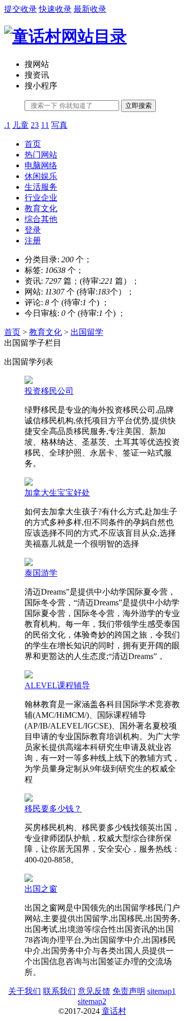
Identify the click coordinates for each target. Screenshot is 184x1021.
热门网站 (41, 154)
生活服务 (41, 187)
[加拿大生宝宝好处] (29, 483)
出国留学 (87, 332)
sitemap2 (92, 1001)
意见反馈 (94, 991)
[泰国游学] (29, 563)
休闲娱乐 (41, 176)
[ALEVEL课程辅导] (29, 675)
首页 (33, 144)
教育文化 (41, 208)
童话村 (114, 1011)
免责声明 (128, 991)
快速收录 (55, 9)
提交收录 (20, 9)
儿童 (20, 125)
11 (45, 125)
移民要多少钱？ (53, 808)
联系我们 (59, 991)
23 (35, 125)
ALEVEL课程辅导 (57, 685)
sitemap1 (161, 991)
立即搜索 (138, 105)
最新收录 (90, 9)
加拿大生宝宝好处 (57, 492)
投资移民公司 (49, 391)
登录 (33, 229)
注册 (33, 240)
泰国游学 (41, 573)
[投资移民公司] (29, 381)
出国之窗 (41, 888)
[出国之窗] (29, 879)
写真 (59, 125)
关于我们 (24, 991)
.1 (7, 125)
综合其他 (41, 219)
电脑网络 (41, 165)
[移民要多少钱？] (29, 799)
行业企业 (41, 197)
